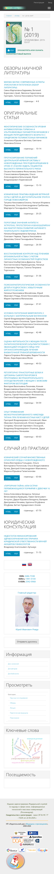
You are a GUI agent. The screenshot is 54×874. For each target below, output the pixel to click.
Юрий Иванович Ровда (27, 629)
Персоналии (14, 718)
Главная (9, 16)
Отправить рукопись (27, 641)
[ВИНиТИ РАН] (37, 841)
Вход (50, 2)
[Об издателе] (27, 861)
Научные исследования (19, 698)
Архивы (17, 16)
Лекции (12, 708)
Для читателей (13, 664)
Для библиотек (13, 674)
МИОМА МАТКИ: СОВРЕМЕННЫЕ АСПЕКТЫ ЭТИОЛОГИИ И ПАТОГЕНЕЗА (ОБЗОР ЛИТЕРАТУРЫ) (24, 85)
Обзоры (13, 703)
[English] (30, 564)
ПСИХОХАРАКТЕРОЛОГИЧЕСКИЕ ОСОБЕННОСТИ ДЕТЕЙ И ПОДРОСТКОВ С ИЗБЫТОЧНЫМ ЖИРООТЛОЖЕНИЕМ (27, 287)
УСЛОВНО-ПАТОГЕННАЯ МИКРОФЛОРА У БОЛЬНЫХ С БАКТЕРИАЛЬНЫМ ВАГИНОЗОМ (25, 314)
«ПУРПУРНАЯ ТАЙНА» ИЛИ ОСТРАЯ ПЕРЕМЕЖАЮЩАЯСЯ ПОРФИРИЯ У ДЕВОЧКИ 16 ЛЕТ (27, 488)
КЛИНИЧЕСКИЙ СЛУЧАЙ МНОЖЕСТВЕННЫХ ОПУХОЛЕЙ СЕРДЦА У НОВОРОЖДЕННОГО (24, 458)
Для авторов (12, 669)
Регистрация (39, 2)
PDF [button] (13, 50)
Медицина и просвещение (36, 824)
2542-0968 (31, 581)
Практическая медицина (19, 713)
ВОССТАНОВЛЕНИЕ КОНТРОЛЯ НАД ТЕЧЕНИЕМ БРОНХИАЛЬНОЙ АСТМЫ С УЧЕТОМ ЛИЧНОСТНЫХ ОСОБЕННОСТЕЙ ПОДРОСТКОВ (26, 256)
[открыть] (20, 833)
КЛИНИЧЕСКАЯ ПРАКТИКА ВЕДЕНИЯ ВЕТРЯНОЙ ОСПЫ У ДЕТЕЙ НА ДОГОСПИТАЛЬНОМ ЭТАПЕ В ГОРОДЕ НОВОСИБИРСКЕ (27, 197)
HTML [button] (8, 102)
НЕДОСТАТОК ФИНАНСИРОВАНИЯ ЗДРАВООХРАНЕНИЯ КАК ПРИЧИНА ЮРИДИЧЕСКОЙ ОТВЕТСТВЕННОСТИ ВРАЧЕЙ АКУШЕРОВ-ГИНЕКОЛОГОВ (25, 540)
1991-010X (31, 578)
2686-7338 (30, 576)
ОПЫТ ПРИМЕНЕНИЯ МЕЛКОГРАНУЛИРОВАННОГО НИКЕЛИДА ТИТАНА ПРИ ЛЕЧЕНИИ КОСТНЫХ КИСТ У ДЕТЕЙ (26, 415)
